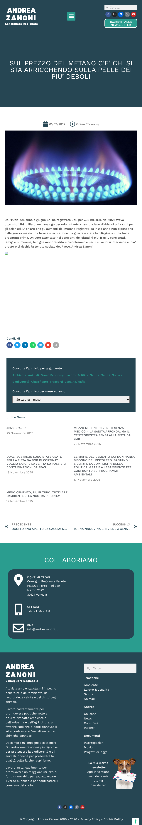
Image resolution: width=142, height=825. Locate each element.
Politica (82, 375)
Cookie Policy (113, 819)
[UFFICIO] (18, 609)
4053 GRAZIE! (16, 428)
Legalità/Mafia (75, 381)
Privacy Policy (90, 819)
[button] (71, 16)
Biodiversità (20, 381)
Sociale (117, 375)
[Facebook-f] (108, 14)
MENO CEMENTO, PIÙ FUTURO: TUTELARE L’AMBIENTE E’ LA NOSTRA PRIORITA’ (36, 494)
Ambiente (19, 375)
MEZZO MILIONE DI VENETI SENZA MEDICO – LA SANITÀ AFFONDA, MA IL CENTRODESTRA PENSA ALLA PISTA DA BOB (102, 433)
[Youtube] (133, 14)
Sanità (105, 375)
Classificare (39, 381)
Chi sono (90, 714)
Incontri (89, 727)
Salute (94, 375)
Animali (33, 375)
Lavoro (70, 375)
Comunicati (92, 723)
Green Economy (52, 375)
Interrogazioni (94, 742)
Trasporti (56, 381)
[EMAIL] (18, 628)
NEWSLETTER (121, 23)
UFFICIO (33, 607)
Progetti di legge (95, 752)
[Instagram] (114, 14)
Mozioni (89, 747)
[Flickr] (121, 14)
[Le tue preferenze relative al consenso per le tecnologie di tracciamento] (135, 821)
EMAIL (31, 625)
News (88, 718)
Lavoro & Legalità (96, 689)
